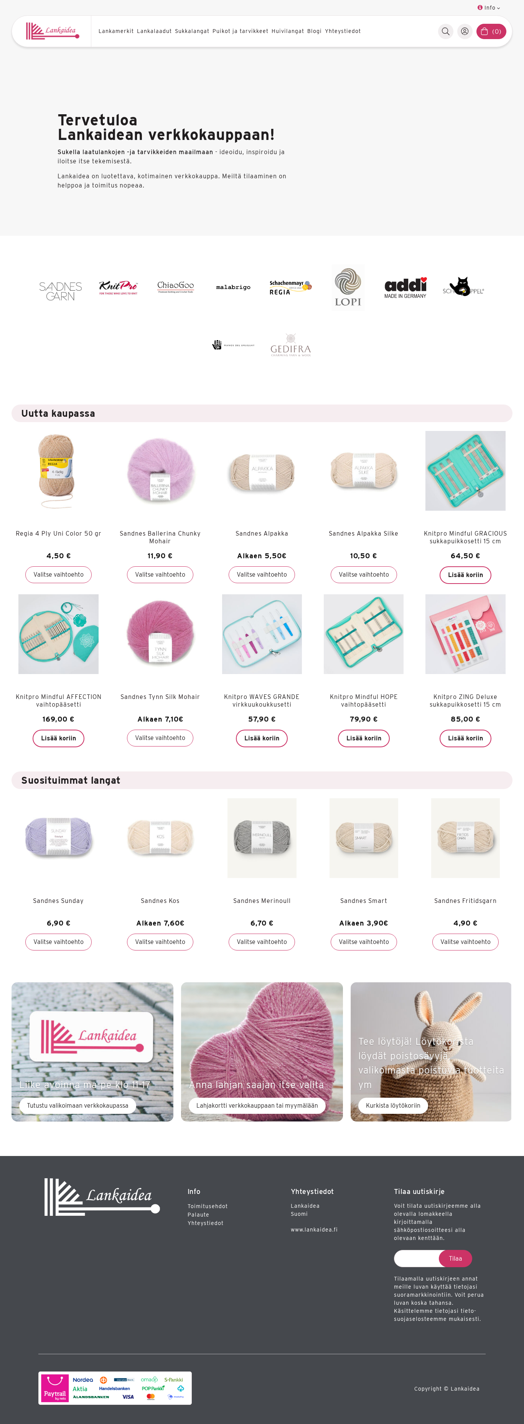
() (497, 31)
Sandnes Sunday (58, 900)
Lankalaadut (154, 31)
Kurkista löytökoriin (393, 1105)
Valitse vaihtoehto (58, 574)
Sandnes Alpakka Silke (364, 533)
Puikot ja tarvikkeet (241, 31)
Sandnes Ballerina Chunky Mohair (160, 537)
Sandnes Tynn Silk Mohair (160, 696)
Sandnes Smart (363, 900)
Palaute (198, 1215)
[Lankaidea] (54, 31)
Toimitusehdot (208, 1206)
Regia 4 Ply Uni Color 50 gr (59, 533)
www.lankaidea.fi (314, 1230)
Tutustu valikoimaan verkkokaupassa (78, 1105)
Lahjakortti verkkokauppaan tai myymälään (257, 1105)
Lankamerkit (116, 31)
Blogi (314, 31)
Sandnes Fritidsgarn (465, 900)
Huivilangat (288, 31)
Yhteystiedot (343, 31)
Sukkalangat (192, 31)
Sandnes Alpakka (262, 533)
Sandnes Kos (160, 900)
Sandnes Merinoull (262, 900)
